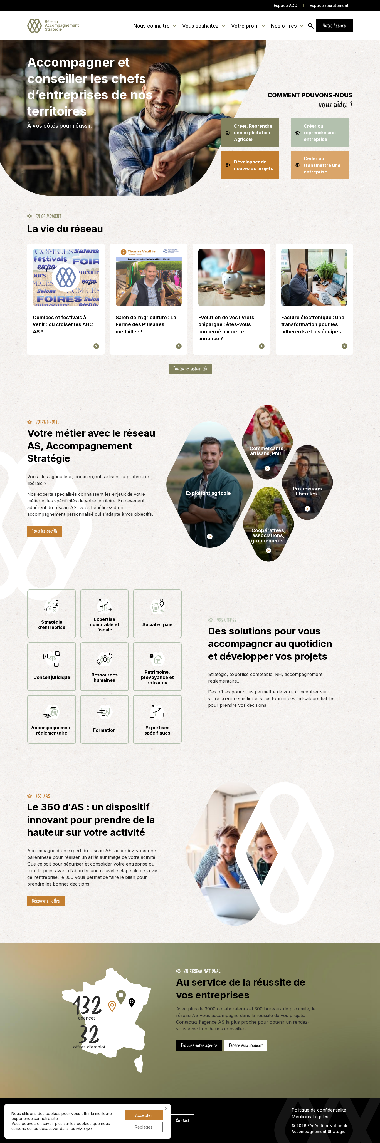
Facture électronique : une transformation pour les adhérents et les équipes (312, 324)
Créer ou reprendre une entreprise (320, 132)
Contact (182, 1120)
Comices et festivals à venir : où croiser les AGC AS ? (63, 324)
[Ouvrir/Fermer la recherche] (310, 25)
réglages (84, 1129)
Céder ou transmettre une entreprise (322, 165)
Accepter (143, 1115)
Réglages (143, 1127)
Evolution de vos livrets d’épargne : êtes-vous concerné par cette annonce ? (226, 328)
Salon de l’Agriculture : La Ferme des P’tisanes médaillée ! (146, 324)
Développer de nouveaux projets (253, 165)
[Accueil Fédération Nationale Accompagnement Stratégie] (53, 26)
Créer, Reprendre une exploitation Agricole (253, 132)
